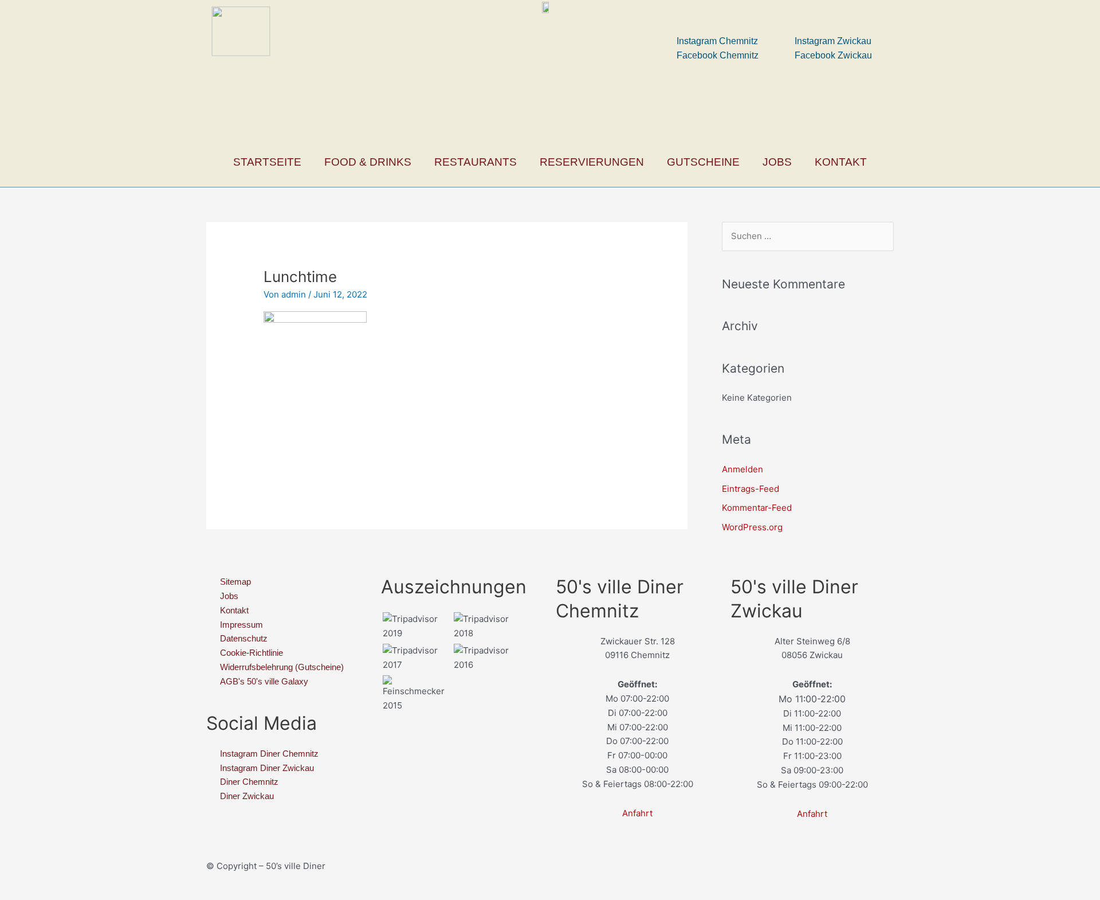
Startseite (267, 162)
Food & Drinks (367, 162)
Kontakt (841, 162)
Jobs (777, 162)
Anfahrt (637, 813)
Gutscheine (703, 162)
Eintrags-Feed (750, 488)
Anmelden (742, 469)
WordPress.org (752, 527)
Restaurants (475, 162)
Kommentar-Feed (757, 507)
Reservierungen (592, 162)
